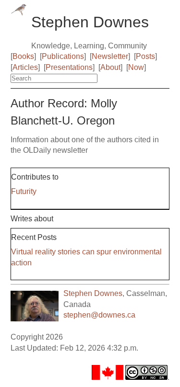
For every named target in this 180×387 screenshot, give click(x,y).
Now (136, 67)
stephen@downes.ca (99, 315)
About (110, 67)
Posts (145, 56)
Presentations (69, 67)
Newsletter (110, 56)
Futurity (23, 191)
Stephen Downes (92, 293)
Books (23, 56)
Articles (25, 67)
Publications (63, 56)
